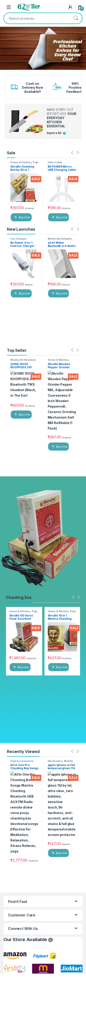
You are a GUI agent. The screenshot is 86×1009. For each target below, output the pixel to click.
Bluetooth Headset (22, 359)
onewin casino (4, 72)
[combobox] (36, 18)
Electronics (55, 761)
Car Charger (18, 238)
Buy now (24, 217)
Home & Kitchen (20, 162)
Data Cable (55, 162)
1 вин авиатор (4, 70)
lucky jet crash (4, 71)
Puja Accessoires (24, 164)
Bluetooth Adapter (60, 238)
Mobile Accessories (60, 762)
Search (75, 18)
